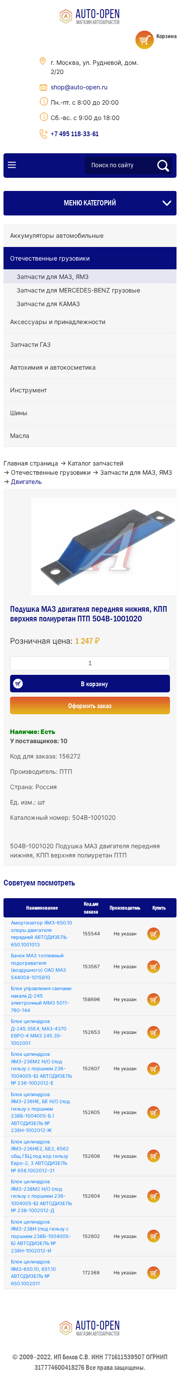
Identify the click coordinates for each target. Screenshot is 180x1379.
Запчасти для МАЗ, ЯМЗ (53, 276)
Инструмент (28, 390)
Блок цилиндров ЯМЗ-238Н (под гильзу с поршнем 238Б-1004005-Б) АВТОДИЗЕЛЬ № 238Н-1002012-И (41, 1236)
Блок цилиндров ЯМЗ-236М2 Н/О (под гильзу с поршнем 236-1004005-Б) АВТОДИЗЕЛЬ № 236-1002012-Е (41, 1068)
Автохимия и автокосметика (53, 367)
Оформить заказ (89, 705)
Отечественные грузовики (50, 258)
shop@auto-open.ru (79, 87)
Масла (19, 435)
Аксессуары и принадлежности (57, 321)
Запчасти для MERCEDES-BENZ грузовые (78, 290)
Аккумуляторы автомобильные (57, 235)
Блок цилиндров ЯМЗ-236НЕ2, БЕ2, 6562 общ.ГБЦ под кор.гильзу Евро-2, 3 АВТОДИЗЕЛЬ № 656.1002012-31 (40, 1156)
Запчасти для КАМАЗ (48, 303)
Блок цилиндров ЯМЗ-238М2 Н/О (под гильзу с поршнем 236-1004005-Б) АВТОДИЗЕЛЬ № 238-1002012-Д (41, 1195)
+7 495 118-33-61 (75, 134)
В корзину (94, 684)
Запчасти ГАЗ (30, 344)
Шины (19, 412)
